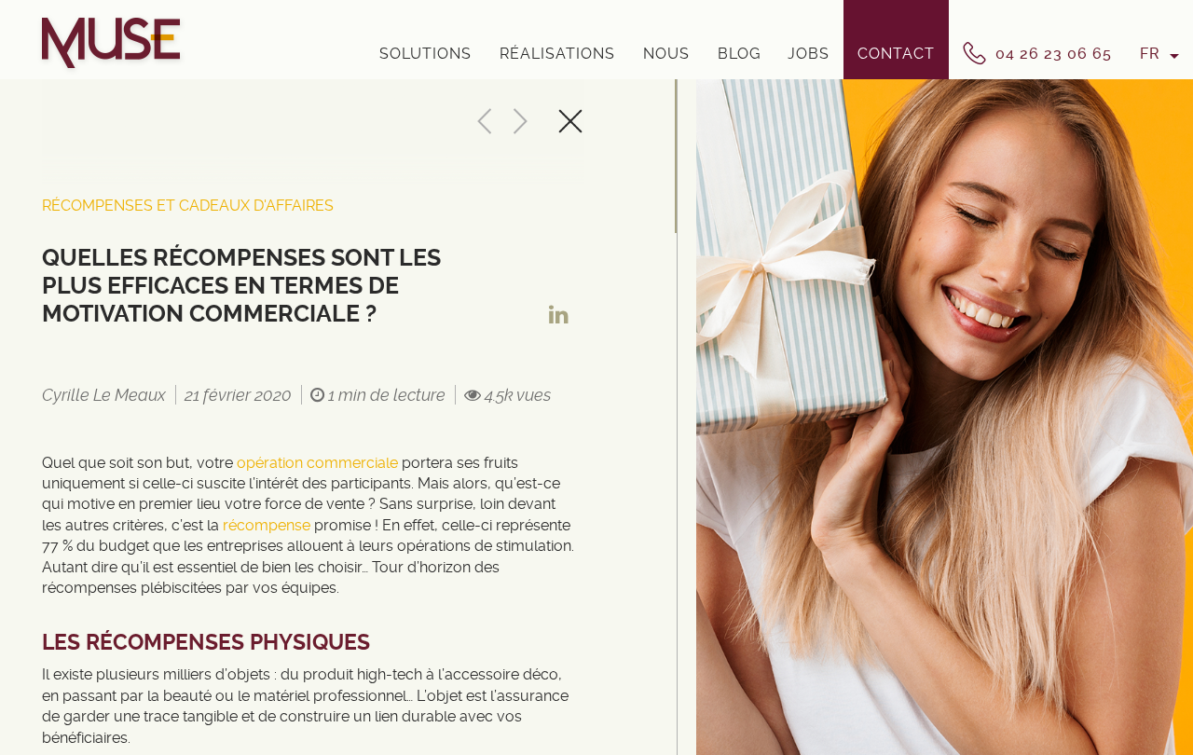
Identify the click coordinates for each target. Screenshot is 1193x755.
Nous (666, 53)
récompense (268, 525)
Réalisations (557, 53)
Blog (739, 53)
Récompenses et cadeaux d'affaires (188, 205)
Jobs (809, 53)
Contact (896, 53)
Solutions (425, 53)
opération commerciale (317, 463)
